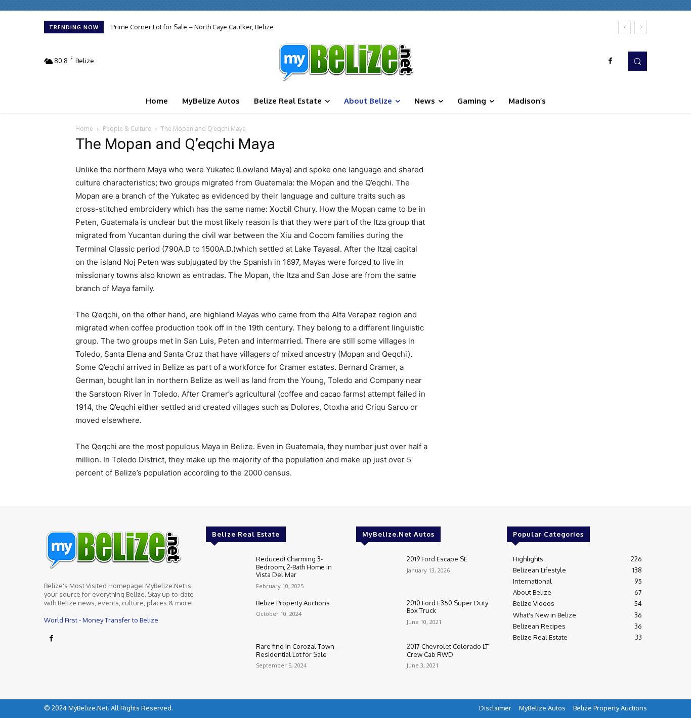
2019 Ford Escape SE (437, 559)
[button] (637, 61)
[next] (640, 27)
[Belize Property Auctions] (227, 616)
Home (84, 128)
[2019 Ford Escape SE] (377, 572)
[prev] (624, 27)
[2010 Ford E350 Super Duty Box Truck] (377, 616)
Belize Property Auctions (293, 603)
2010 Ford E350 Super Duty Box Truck (447, 607)
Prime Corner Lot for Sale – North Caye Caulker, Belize (192, 27)
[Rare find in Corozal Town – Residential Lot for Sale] (227, 660)
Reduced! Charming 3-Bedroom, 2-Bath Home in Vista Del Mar (294, 567)
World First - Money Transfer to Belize (101, 620)
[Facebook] (610, 61)
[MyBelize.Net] (345, 61)
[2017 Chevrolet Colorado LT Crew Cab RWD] (377, 660)
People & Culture (127, 128)
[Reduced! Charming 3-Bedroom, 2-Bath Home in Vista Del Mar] (227, 572)
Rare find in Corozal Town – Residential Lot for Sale (298, 650)
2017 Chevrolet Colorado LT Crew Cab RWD (448, 650)
